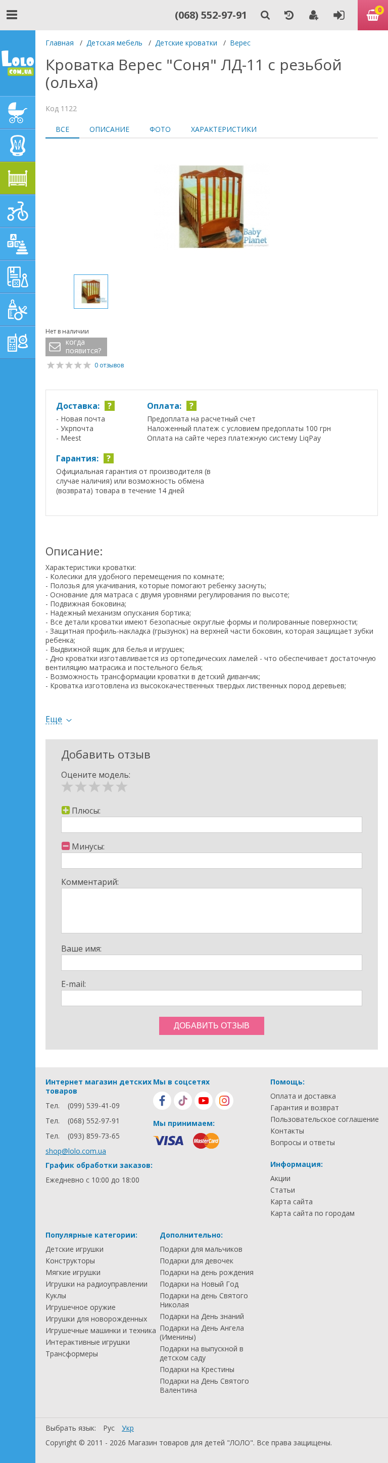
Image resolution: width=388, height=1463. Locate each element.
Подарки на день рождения (207, 1272)
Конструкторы (70, 1260)
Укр (128, 1428)
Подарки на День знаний (202, 1316)
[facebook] (162, 1101)
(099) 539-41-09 (94, 1105)
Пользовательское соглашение (324, 1119)
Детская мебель (114, 43)
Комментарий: (90, 881)
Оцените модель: (95, 774)
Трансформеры (71, 1353)
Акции (280, 1178)
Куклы (55, 1295)
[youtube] (204, 1101)
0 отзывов (109, 365)
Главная (59, 43)
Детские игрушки (74, 1249)
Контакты (287, 1131)
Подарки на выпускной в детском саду (202, 1353)
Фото (160, 129)
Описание (109, 129)
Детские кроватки (186, 43)
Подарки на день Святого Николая (204, 1300)
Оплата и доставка (303, 1096)
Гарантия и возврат (304, 1107)
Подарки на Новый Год (199, 1284)
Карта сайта (291, 1201)
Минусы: (88, 846)
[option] (212, 208)
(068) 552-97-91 (211, 15)
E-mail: (73, 983)
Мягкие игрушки (73, 1272)
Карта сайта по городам (312, 1213)
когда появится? (83, 346)
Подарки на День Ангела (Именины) (202, 1333)
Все (62, 129)
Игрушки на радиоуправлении (96, 1284)
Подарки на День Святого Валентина (204, 1386)
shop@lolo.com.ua (75, 1151)
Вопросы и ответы (302, 1142)
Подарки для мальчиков (201, 1249)
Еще (53, 719)
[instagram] (224, 1101)
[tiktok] (183, 1101)
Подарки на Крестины (197, 1369)
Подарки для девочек (196, 1260)
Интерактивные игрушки (87, 1342)
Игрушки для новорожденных (96, 1319)
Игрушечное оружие (80, 1307)
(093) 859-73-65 (94, 1136)
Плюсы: (86, 810)
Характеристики (224, 129)
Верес (240, 43)
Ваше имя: (81, 948)
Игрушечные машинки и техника (100, 1330)
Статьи (282, 1190)
